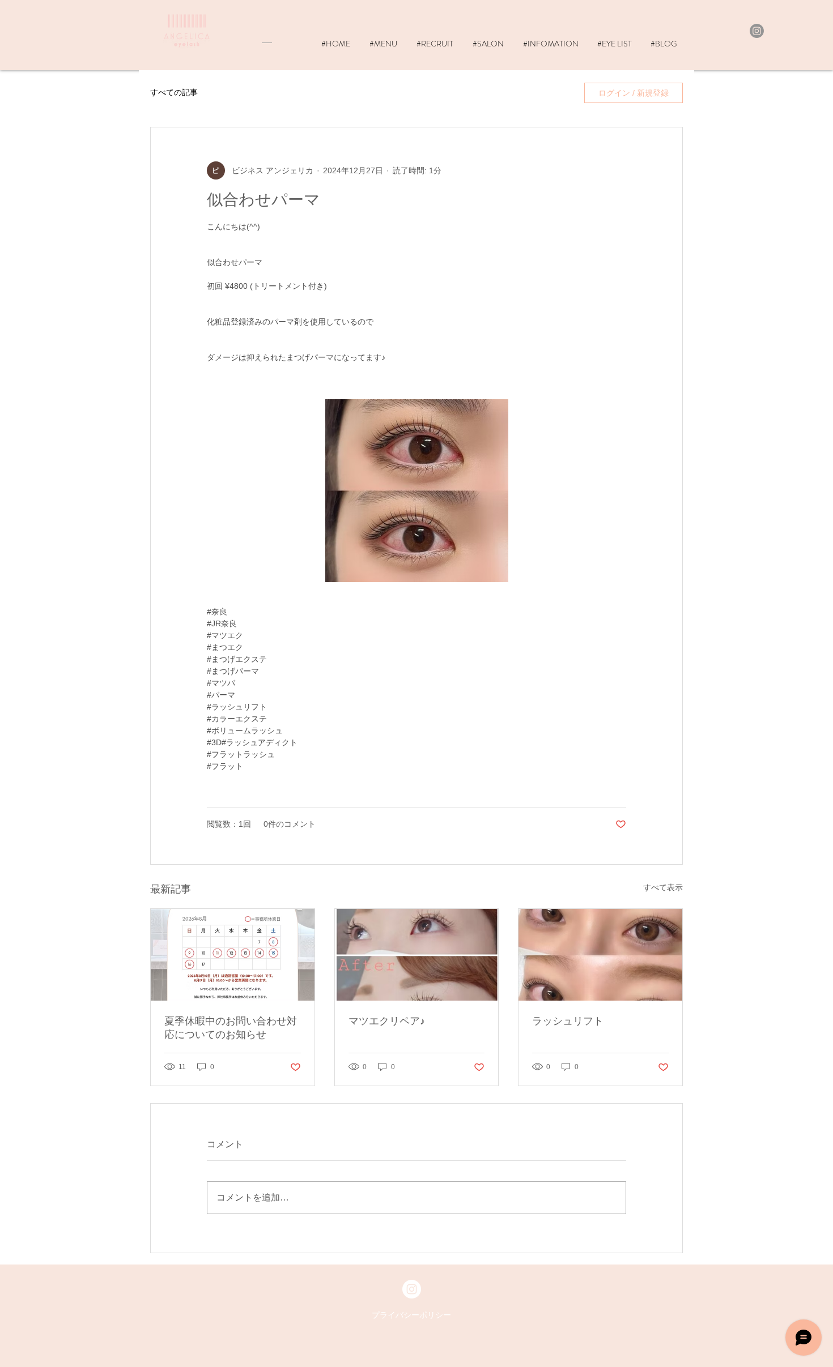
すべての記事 (174, 92)
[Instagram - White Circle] (411, 1289)
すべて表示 (663, 887)
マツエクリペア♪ (386, 1021)
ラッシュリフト (568, 1021)
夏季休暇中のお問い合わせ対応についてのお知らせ (230, 1027)
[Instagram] (757, 31)
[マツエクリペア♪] (417, 955)
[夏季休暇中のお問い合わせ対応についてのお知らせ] (232, 955)
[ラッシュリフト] (600, 955)
